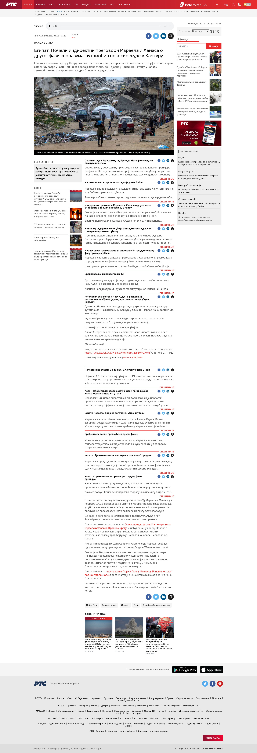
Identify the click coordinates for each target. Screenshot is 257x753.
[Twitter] (156, 36)
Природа (171, 711)
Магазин (64, 4)
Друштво (97, 11)
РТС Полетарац (201, 718)
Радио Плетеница (134, 723)
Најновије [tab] (182, 39)
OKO (52, 4)
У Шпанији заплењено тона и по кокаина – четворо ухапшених (50, 225)
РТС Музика (184, 718)
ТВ (76, 4)
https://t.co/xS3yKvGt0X (99, 352)
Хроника (86, 11)
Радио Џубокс (175, 723)
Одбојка (104, 705)
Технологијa (93, 711)
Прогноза (184, 31)
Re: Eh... (182, 213)
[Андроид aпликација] (199, 133)
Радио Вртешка (194, 723)
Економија (110, 11)
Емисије (100, 4)
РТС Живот (125, 718)
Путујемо (106, 711)
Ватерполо (128, 705)
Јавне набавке (127, 731)
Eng (226, 4)
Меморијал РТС (191, 705)
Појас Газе (92, 605)
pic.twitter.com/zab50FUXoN (132, 352)
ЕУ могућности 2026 (56, 14)
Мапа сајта (213, 738)
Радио (86, 4)
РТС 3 (73, 718)
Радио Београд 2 (77, 723)
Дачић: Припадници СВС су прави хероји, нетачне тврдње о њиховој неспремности (192, 56)
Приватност (40, 748)
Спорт (40, 4)
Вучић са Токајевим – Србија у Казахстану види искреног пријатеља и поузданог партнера (192, 71)
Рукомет (115, 705)
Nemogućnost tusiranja (189, 185)
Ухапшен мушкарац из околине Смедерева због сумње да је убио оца (192, 111)
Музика (80, 711)
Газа (136, 605)
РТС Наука (97, 718)
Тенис (94, 705)
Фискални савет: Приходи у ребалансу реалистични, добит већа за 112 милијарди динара (192, 98)
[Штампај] (171, 36)
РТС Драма (111, 718)
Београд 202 (115, 723)
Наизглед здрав (133, 713)
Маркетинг (112, 731)
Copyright (53, 748)
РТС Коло (155, 718)
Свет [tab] (37, 188)
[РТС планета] (193, 4)
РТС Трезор (169, 718)
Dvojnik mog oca (186, 171)
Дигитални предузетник (191, 711)
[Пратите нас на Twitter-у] (205, 684)
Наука (161, 711)
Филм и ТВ (149, 711)
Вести (28, 4)
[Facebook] (149, 36)
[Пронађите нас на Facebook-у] (213, 684)
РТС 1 (55, 718)
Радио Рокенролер (155, 723)
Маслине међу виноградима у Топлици (191, 83)
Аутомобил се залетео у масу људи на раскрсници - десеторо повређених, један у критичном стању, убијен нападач (57, 173)
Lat (216, 4)
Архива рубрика (209, 11)
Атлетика (141, 705)
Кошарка (83, 705)
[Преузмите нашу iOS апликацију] (211, 669)
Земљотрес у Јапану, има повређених (46, 239)
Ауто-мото (154, 705)
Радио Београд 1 (56, 723)
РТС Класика (140, 718)
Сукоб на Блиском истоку (156, 605)
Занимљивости (65, 711)
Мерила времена (127, 11)
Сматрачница (191, 11)
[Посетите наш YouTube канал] (220, 684)
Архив (128, 725)
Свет (59, 11)
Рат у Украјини (146, 11)
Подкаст (39, 14)
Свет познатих (121, 711)
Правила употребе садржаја (73, 748)
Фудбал (72, 705)
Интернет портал (158, 731)
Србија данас (71, 11)
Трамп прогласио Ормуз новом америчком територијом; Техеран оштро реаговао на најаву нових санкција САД (51, 255)
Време (159, 11)
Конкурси (142, 731)
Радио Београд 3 (97, 723)
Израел (125, 605)
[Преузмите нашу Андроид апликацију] (184, 669)
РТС (112, 4)
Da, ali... (181, 157)
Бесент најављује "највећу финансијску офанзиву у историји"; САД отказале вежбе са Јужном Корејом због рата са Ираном (50, 199)
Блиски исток (109, 605)
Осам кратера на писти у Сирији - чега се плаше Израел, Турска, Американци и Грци (50, 213)
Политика (40, 11)
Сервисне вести (173, 11)
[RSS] (239, 4)
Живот (51, 711)
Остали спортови (171, 705)
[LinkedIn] (163, 36)
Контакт (100, 731)
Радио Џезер (211, 723)
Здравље (136, 711)
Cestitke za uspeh (186, 199)
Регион (51, 11)
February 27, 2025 (132, 357)
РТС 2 (64, 718)
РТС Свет (84, 718)
